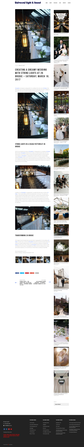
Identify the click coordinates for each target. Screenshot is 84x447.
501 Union (58, 426)
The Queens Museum (73, 432)
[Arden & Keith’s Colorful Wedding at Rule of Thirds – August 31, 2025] (61, 129)
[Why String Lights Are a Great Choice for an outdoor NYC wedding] (61, 155)
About (51, 2)
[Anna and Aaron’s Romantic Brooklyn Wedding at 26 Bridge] (61, 277)
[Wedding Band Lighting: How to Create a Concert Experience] (61, 230)
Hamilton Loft (58, 422)
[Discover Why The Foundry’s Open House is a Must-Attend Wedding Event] (61, 304)
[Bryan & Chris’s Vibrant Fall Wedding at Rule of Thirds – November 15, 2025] (61, 182)
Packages (55, 2)
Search (69, 2)
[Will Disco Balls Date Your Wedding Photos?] (61, 102)
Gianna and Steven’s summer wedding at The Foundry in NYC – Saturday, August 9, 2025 (61, 61)
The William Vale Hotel (47, 431)
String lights (17, 88)
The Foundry (32, 422)
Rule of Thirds (32, 433)
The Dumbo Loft (33, 430)
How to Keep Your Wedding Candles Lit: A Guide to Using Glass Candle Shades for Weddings (61, 343)
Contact (64, 2)
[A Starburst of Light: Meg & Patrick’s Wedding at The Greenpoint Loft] (61, 356)
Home (47, 2)
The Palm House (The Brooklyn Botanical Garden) (61, 431)
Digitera (11, 444)
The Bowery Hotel (46, 426)
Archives (55, 401)
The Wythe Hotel (46, 422)
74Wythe (44, 424)
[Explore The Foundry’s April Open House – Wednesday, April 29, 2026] (61, 209)
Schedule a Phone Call (7, 432)
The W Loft (58, 424)
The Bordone (32, 431)
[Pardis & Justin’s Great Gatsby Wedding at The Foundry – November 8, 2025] (61, 75)
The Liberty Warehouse (34, 424)
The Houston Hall (46, 433)
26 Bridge (45, 88)
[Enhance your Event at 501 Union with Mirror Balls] (61, 21)
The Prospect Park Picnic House (75, 422)
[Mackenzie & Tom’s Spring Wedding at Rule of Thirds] (61, 251)
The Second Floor (46, 430)
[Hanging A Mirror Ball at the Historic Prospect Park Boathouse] (61, 381)
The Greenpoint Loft (33, 426)
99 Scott (44, 428)
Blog (60, 2)
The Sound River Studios (60, 428)
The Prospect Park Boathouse (74, 424)
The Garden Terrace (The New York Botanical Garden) (74, 430)
